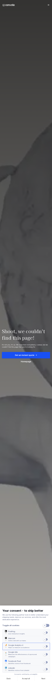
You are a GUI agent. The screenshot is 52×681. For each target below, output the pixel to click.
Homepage (26, 361)
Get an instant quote (24, 355)
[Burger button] (48, 5)
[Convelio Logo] (8, 5)
